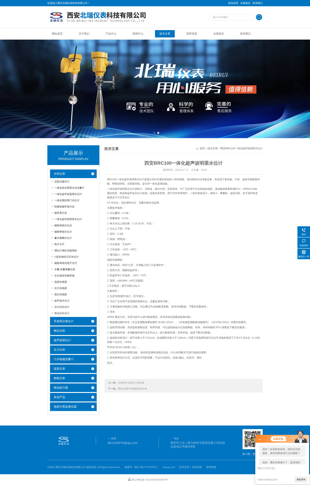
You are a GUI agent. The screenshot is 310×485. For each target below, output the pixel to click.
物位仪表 (59, 330)
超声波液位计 (62, 340)
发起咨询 (301, 479)
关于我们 (84, 33)
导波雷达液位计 (64, 321)
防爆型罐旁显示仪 (64, 206)
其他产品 (59, 397)
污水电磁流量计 (64, 359)
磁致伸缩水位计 (63, 231)
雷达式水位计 (61, 313)
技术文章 (164, 33)
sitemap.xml (169, 467)
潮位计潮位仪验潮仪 (65, 250)
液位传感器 (60, 294)
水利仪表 (59, 173)
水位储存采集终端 (64, 275)
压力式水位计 (61, 307)
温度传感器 (60, 282)
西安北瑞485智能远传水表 (132, 388)
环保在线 (197, 467)
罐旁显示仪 (60, 213)
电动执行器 (61, 387)
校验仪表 (59, 378)
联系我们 (258, 3)
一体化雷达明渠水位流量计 (69, 188)
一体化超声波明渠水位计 (68, 219)
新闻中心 (138, 33)
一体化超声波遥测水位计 (68, 194)
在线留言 (245, 3)
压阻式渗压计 (61, 181)
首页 (202, 148)
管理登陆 (211, 467)
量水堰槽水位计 (63, 238)
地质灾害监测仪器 (65, 406)
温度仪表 (59, 368)
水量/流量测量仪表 (64, 269)
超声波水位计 (61, 300)
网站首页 (57, 33)
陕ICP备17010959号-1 (146, 467)
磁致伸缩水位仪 (63, 225)
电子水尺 (59, 244)
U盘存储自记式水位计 (66, 256)
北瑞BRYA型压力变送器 (131, 382)
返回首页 (233, 3)
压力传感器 (60, 288)
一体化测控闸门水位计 (66, 200)
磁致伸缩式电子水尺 (65, 263)
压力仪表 (59, 349)
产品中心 (111, 33)
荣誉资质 (191, 33)
